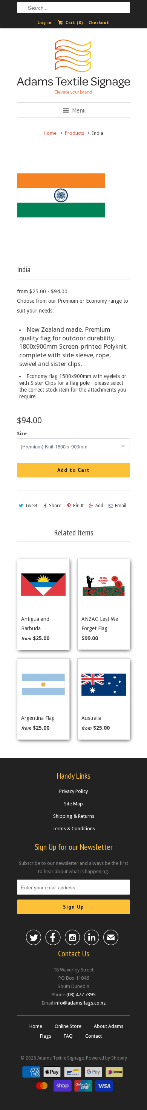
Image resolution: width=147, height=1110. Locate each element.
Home (35, 1026)
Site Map (73, 804)
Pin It (78, 505)
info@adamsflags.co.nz (80, 1003)
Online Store (68, 1026)
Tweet (31, 505)
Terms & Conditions (73, 828)
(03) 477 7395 (80, 994)
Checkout (99, 22)
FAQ (68, 1036)
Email (120, 505)
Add (99, 505)
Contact (93, 1036)
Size (22, 433)
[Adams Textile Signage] (73, 68)
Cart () (73, 22)
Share (55, 505)
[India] (61, 196)
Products (74, 133)
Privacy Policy (73, 791)
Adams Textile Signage (60, 1058)
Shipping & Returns (73, 816)
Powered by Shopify (106, 1058)
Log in (45, 22)
